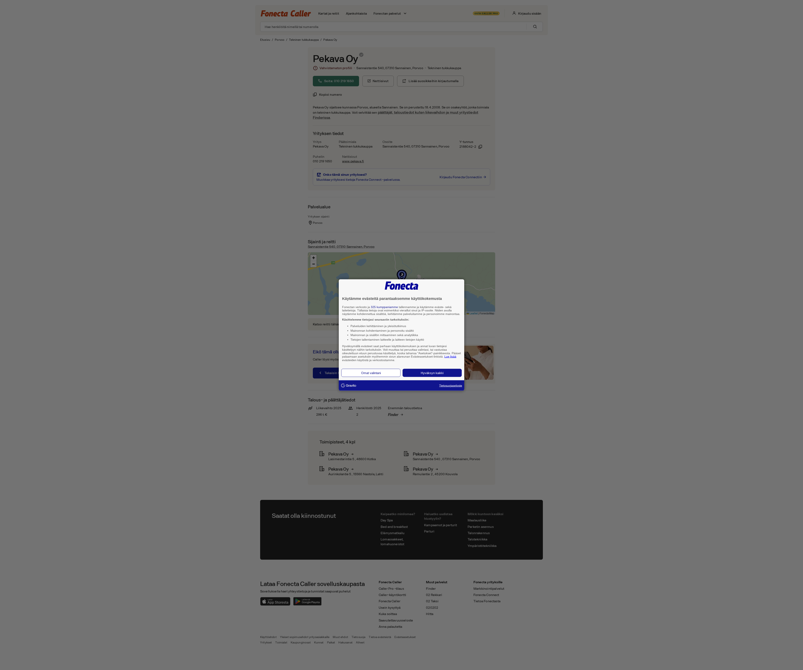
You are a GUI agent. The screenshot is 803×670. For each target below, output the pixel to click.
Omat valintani (371, 372)
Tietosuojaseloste (450, 385)
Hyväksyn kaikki (432, 372)
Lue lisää (450, 356)
